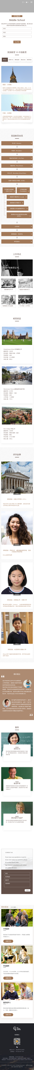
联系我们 (17, 1034)
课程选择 (17, 59)
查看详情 (8, 941)
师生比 (5, 59)
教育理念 (29, 59)
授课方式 (11, 59)
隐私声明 (21, 1066)
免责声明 (28, 1065)
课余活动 (23, 59)
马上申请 (17, 42)
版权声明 (16, 1066)
